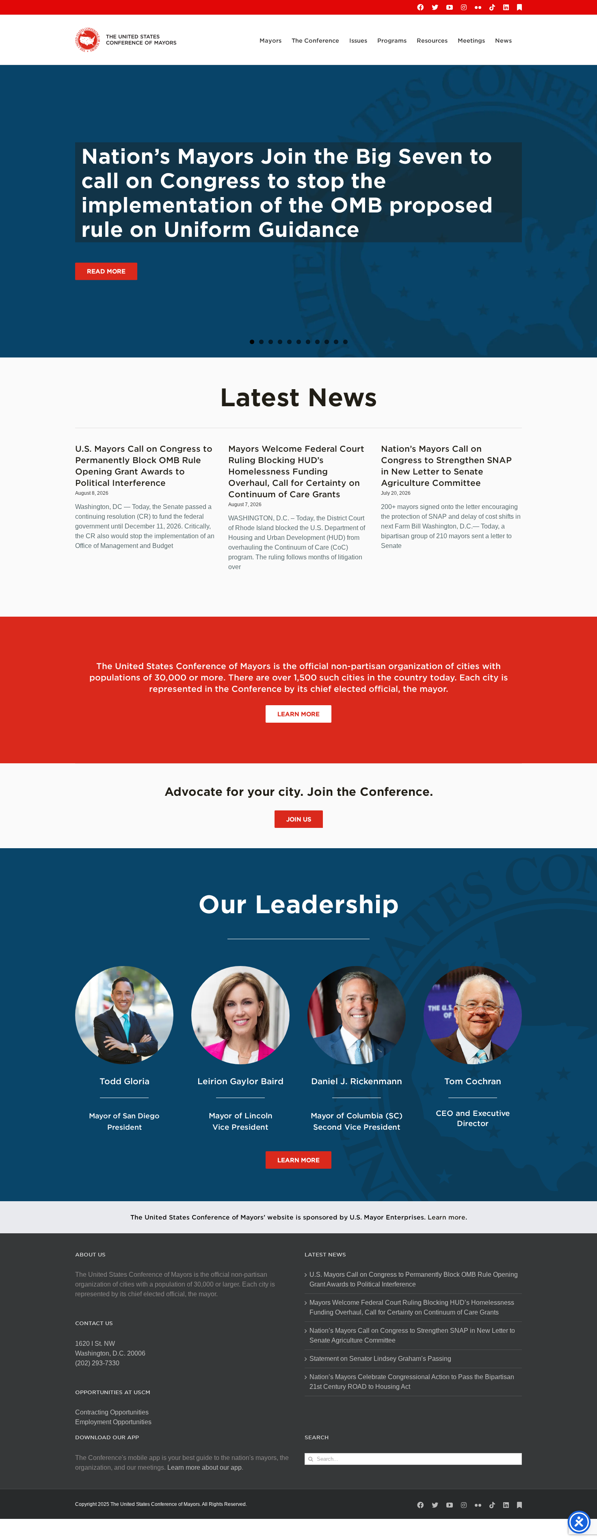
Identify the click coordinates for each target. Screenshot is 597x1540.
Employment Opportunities (113, 1422)
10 (336, 342)
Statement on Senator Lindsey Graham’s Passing (380, 1358)
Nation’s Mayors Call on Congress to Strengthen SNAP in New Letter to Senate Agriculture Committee (412, 1335)
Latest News (298, 396)
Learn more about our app (204, 1467)
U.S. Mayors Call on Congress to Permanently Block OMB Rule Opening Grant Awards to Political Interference (413, 1279)
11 (345, 342)
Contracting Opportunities (112, 1412)
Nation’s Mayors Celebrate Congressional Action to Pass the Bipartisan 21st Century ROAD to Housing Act (411, 1381)
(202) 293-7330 (97, 1363)
